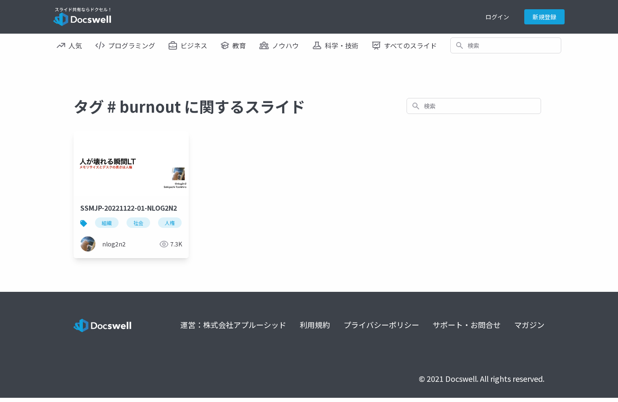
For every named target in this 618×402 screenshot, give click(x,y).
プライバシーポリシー (381, 324)
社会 (138, 222)
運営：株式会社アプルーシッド (233, 324)
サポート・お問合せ (467, 324)
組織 (107, 222)
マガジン (529, 324)
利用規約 (315, 324)
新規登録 (544, 17)
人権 (170, 222)
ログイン (497, 17)
